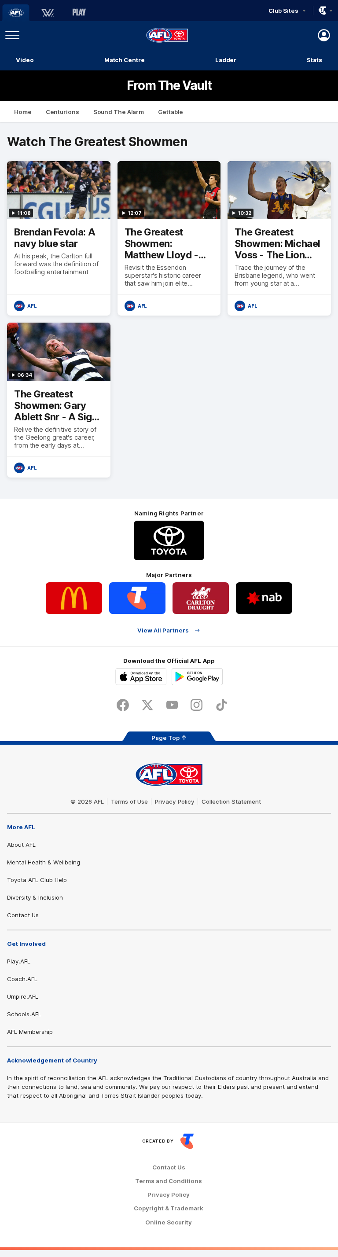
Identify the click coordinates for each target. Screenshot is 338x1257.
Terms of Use (129, 801)
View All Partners (163, 630)
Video (25, 59)
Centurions (62, 111)
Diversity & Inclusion (35, 897)
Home (23, 111)
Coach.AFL (22, 978)
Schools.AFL (24, 1014)
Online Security (168, 1222)
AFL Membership (30, 1031)
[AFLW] (47, 13)
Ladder (225, 59)
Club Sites (283, 10)
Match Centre (124, 59)
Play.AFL (18, 961)
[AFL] (16, 13)
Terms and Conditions (168, 1181)
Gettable (170, 111)
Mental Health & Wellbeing (43, 862)
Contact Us (23, 915)
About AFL (21, 844)
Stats (314, 59)
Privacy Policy (175, 801)
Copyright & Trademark (168, 1208)
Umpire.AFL (22, 996)
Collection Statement (231, 801)
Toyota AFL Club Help (37, 879)
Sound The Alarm (118, 111)
